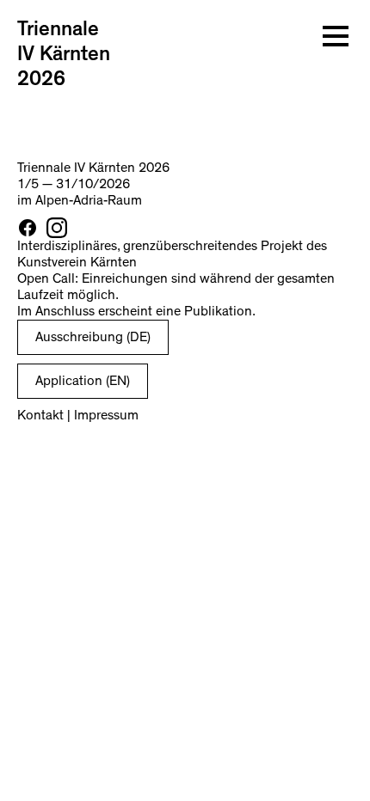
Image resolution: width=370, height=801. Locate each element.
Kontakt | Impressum (78, 415)
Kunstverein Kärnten (77, 262)
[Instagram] (56, 227)
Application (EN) (82, 381)
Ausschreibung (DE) (93, 337)
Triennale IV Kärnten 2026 (63, 54)
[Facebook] (27, 227)
